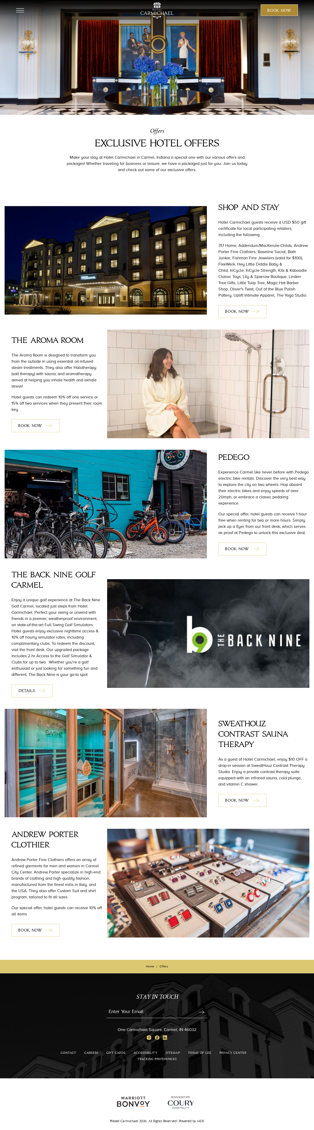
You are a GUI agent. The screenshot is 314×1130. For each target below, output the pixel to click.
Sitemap (173, 1053)
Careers (91, 1053)
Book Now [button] (279, 12)
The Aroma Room (47, 340)
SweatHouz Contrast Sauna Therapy (253, 734)
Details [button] (31, 692)
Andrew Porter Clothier (45, 840)
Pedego (234, 457)
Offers (157, 131)
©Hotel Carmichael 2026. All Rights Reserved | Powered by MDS (157, 1121)
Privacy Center (233, 1053)
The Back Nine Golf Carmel (53, 580)
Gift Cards (116, 1053)
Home (150, 966)
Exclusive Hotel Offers (157, 143)
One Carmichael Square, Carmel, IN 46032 (157, 1029)
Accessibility (146, 1053)
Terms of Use (199, 1053)
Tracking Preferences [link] (13, 957)
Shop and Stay (248, 208)
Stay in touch (157, 997)
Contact (68, 1053)
